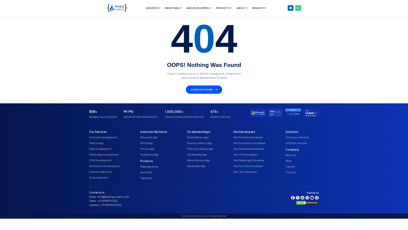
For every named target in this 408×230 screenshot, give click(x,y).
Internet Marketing (100, 171)
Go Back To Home (202, 89)
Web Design (96, 143)
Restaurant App (196, 166)
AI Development (98, 177)
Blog (288, 160)
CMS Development (100, 160)
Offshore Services (296, 143)
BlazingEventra (149, 166)
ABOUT (241, 7)
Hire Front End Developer (248, 166)
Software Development (103, 137)
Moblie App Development (104, 154)
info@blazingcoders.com (113, 196)
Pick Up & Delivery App (200, 148)
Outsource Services (297, 137)
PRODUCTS (223, 7)
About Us (291, 155)
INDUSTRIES (172, 7)
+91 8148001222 (108, 200)
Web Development (100, 148)
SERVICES (152, 7)
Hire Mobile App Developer (249, 160)
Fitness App (147, 148)
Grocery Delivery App (199, 143)
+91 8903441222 (111, 205)
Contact (291, 172)
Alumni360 (146, 172)
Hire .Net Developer (245, 171)
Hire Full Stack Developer (248, 137)
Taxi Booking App (197, 154)
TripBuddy (146, 178)
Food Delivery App (198, 137)
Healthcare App (149, 154)
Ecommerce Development (104, 166)
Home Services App (198, 160)
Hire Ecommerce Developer (249, 143)
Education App (149, 137)
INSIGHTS (258, 7)
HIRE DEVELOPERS (197, 7)
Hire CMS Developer (245, 154)
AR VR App (146, 143)
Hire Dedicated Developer (248, 148)
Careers (290, 166)
